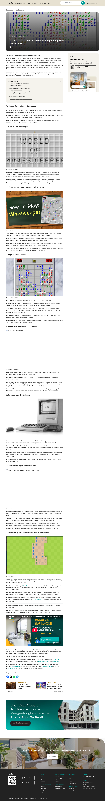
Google (25, 586)
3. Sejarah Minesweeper (16, 90)
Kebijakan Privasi (33, 798)
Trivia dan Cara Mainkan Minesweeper (20, 83)
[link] (85, 67)
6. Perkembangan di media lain (17, 96)
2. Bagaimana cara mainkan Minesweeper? (20, 88)
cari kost (56, 659)
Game (29, 586)
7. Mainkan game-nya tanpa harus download (21, 99)
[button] (92, 3)
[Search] (83, 3)
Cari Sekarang (52, 756)
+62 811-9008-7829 (90, 777)
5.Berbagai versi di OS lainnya (18, 93)
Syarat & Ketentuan (25, 798)
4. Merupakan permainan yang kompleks (21, 92)
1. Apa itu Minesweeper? (16, 85)
